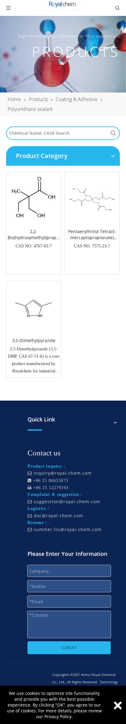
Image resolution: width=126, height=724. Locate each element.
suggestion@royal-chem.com (67, 501)
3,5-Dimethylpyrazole (33, 340)
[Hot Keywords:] (113, 133)
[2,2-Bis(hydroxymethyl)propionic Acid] (34, 196)
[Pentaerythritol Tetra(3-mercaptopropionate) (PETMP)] (92, 199)
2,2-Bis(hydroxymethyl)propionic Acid (34, 234)
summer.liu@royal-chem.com (68, 529)
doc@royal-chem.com (58, 515)
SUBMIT (69, 647)
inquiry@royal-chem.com (63, 473)
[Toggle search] (117, 7)
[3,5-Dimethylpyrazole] (34, 308)
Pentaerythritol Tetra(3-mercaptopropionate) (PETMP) (92, 234)
